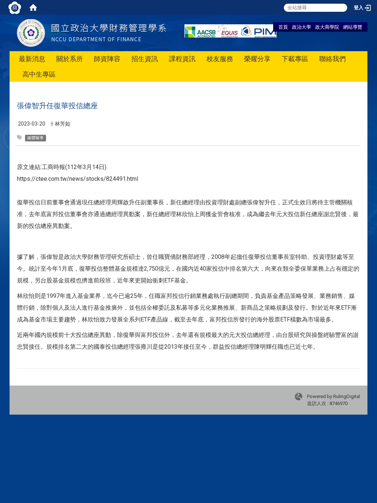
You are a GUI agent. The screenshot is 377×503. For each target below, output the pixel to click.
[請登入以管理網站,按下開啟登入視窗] (15, 7)
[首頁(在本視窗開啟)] (33, 7)
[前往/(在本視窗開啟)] (91, 32)
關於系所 (69, 59)
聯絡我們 (332, 59)
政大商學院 (327, 27)
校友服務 (220, 59)
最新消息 (32, 59)
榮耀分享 (257, 59)
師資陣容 (107, 59)
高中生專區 (39, 74)
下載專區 (295, 59)
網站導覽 (352, 27)
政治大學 (301, 27)
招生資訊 (144, 59)
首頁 (283, 27)
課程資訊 (182, 59)
